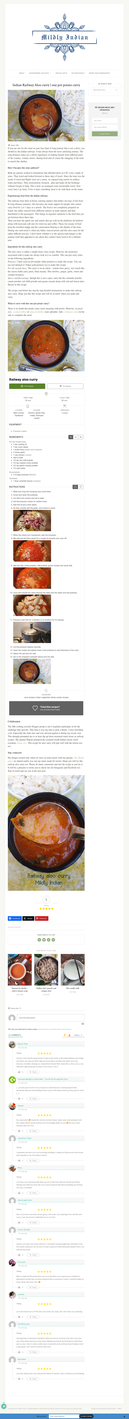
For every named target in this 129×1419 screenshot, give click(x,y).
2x (75, 437)
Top (119, 1408)
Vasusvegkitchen (25, 1200)
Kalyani (21, 1106)
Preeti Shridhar (24, 1230)
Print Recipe (28, 386)
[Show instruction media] (75, 487)
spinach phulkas (37, 311)
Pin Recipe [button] (66, 386)
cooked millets (19, 311)
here (56, 1409)
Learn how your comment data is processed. (54, 1029)
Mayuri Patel (23, 1044)
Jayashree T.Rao (24, 1138)
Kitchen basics (78, 73)
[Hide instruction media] (80, 487)
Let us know (45, 709)
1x (71, 437)
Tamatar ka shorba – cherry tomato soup (19, 989)
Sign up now (41, 1416)
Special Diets (61, 73)
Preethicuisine (24, 1324)
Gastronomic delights (39, 73)
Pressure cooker (20, 431)
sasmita (21, 1294)
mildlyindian (15, 927)
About (22, 73)
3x (80, 437)
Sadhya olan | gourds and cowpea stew (46, 989)
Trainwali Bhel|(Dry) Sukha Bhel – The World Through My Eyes (43, 1079)
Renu (20, 1168)
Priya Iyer (22, 1262)
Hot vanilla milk (72, 988)
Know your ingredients (99, 73)
